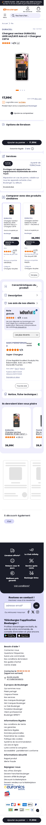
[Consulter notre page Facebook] (28, 612)
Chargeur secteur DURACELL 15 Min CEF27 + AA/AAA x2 (16, 434)
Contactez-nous (11, 650)
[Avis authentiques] (27, 312)
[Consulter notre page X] (32, 612)
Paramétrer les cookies (14, 736)
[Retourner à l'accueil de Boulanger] (10, 10)
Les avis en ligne (11, 745)
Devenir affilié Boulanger (15, 776)
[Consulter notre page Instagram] (37, 612)
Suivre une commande (14, 656)
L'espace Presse (11, 694)
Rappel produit (10, 758)
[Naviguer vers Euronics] (22, 787)
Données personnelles (14, 733)
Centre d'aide (10, 665)
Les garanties (10, 727)
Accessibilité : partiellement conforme (21, 750)
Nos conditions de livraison (16, 659)
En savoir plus (8, 187)
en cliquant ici (20, 327)
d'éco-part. (38, 99)
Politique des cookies (13, 739)
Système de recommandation (17, 742)
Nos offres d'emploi (12, 770)
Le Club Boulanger (12, 706)
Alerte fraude (10, 761)
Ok (36, 605)
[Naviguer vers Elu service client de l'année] (22, 794)
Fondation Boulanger (13, 709)
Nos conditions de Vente (15, 724)
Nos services (9, 697)
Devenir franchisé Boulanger (16, 773)
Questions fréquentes (14, 653)
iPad (9, 521)
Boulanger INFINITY (12, 715)
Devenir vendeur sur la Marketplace (20, 782)
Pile (12, 23)
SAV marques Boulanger (14, 703)
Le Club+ (22, 102)
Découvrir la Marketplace (15, 779)
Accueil (5, 23)
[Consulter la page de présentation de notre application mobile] (10, 635)
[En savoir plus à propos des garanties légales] (32, 148)
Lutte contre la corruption (15, 747)
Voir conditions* (22, 585)
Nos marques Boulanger (14, 700)
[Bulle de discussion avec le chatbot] (37, 810)
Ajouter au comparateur (23, 113)
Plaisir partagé (10, 691)
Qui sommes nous (12, 688)
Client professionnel (13, 712)
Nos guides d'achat (12, 662)
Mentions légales (11, 730)
